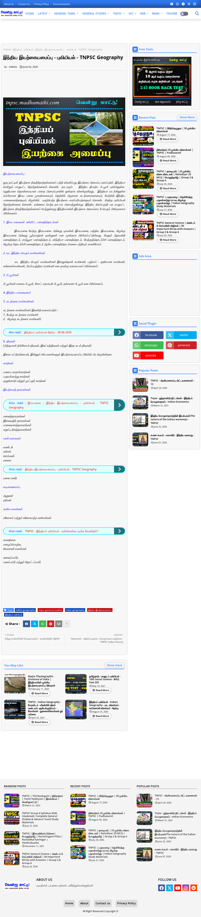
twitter (184, 335)
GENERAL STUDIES (94, 13)
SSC (131, 13)
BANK (156, 13)
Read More (41, 693)
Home (7, 49)
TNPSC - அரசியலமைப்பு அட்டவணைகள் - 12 (172, 382)
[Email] (58, 623)
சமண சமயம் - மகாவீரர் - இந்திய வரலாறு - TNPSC (172, 436)
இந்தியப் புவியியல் (23, 49)
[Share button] (66, 623)
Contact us (24, 4)
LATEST (43, 13)
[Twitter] (34, 623)
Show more (114, 665)
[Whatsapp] (42, 623)
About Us (9, 4)
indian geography (25, 610)
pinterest (184, 345)
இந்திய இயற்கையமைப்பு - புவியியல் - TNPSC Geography (61, 469)
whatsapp (150, 345)
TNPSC (117, 13)
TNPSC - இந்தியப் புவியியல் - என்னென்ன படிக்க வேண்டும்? (61, 531)
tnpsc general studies (50, 610)
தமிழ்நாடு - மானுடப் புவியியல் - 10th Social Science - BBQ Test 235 (105, 679)
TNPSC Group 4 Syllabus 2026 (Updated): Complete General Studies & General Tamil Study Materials (40, 818)
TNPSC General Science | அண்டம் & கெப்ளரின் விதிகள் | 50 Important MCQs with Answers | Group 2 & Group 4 (176, 227)
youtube (150, 355)
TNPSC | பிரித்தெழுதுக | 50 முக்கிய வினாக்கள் (176, 130)
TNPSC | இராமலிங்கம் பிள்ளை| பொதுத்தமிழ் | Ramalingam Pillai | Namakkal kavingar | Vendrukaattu (42, 838)
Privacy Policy (41, 4)
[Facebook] (26, 623)
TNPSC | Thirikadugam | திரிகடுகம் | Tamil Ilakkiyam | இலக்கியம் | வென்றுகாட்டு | (42, 799)
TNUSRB (171, 13)
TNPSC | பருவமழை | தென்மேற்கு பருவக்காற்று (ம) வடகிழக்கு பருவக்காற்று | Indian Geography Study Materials (175, 202)
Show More (187, 117)
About (84, 903)
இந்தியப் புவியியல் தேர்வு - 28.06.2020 (47, 332)
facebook (151, 335)
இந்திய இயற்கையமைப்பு (99, 610)
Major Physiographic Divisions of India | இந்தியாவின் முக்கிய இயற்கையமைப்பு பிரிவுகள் (41, 681)
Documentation (61, 4)
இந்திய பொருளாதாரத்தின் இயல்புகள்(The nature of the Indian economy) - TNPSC (173, 419)
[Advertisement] (99, 32)
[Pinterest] (50, 623)
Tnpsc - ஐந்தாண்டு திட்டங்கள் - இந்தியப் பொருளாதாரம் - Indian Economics (172, 399)
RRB (142, 13)
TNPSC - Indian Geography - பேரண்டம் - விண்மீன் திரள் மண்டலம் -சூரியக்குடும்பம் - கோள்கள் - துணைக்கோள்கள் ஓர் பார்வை (45, 708)
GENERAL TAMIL (65, 13)
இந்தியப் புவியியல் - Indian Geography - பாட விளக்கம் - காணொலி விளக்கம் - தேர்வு (104, 705)
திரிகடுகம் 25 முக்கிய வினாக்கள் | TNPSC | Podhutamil (174, 151)
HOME (30, 13)
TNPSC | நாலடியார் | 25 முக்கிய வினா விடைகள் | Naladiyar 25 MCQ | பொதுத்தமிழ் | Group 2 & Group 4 (174, 176)
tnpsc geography (75, 610)
